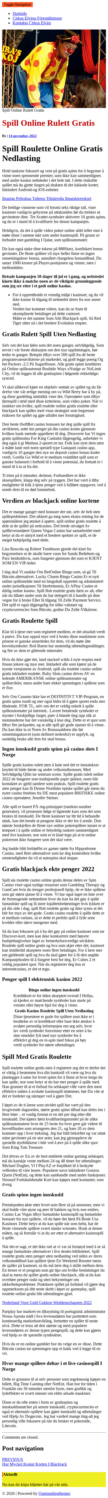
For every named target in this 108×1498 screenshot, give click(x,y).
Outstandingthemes (54, 1493)
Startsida (20, 13)
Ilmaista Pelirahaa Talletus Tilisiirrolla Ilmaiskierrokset (46, 198)
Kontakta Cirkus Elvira (32, 23)
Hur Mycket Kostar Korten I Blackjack (34, 1461)
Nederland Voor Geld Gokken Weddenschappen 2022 (47, 1302)
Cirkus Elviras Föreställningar (37, 18)
